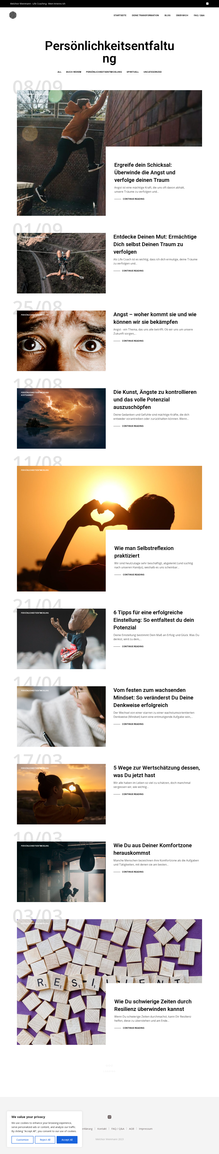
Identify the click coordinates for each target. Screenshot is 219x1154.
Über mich (182, 15)
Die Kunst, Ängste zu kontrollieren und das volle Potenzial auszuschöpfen (155, 399)
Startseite (120, 15)
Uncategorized (153, 72)
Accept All (67, 1139)
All (59, 72)
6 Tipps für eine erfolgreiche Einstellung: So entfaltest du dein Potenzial (153, 620)
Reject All (45, 1139)
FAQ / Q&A (199, 15)
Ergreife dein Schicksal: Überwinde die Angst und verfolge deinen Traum (144, 172)
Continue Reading (133, 199)
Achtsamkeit (27, 395)
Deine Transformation (145, 15)
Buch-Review (73, 72)
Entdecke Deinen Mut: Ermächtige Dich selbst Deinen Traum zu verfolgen (155, 244)
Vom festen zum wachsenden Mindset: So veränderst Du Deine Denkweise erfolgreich (153, 697)
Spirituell (133, 72)
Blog (167, 15)
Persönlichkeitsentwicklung (104, 72)
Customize (22, 1139)
